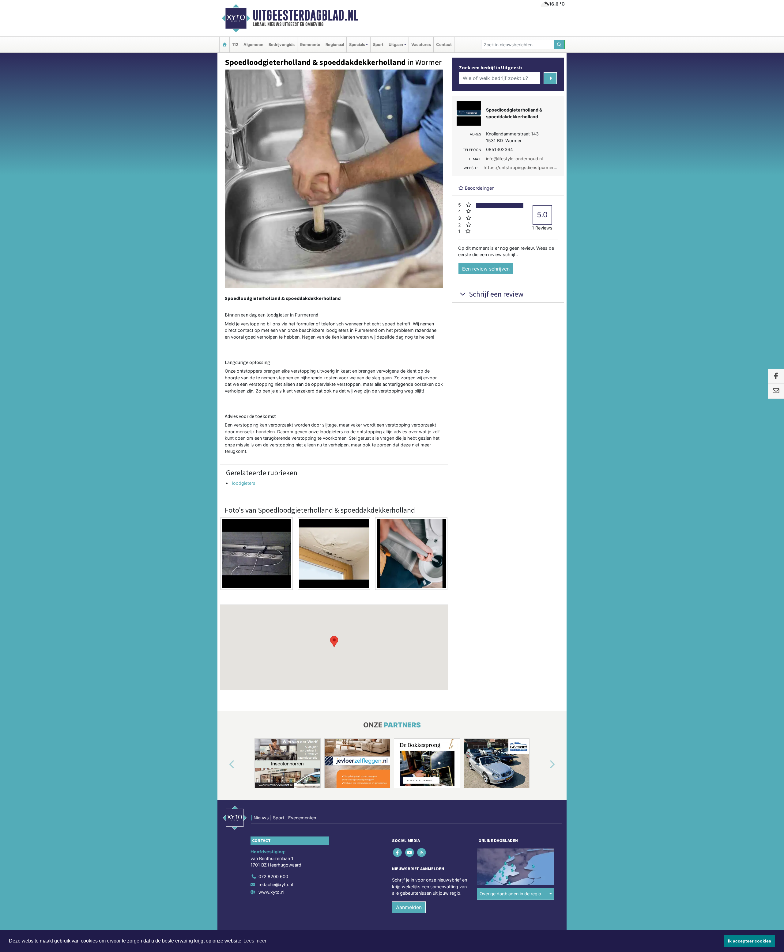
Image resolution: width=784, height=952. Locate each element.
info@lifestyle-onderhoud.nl (514, 158)
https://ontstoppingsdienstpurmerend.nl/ (525, 167)
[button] (334, 641)
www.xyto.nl (271, 892)
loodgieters (243, 483)
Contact (444, 44)
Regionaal (335, 44)
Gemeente (310, 44)
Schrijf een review (495, 294)
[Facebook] (398, 852)
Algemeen (253, 44)
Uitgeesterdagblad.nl (305, 15)
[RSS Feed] (422, 852)
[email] (776, 391)
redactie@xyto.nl (275, 884)
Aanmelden (409, 907)
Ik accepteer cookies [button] (749, 941)
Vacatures (421, 44)
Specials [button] (357, 44)
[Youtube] (410, 852)
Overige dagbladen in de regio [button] (510, 893)
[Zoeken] (559, 44)
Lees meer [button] (254, 940)
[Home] (224, 44)
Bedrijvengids (282, 44)
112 (235, 44)
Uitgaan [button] (396, 44)
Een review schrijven (486, 269)
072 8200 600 (273, 876)
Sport (378, 44)
